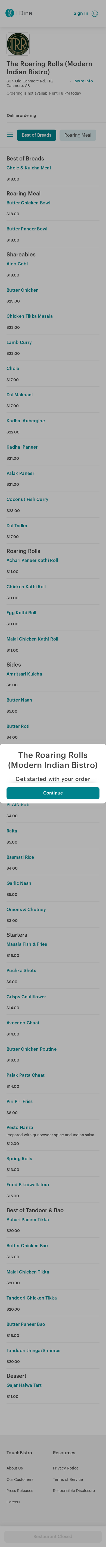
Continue (53, 793)
